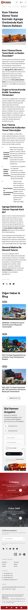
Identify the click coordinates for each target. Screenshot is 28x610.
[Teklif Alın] (11, 607)
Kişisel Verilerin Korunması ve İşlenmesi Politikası (13, 594)
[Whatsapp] (21, 607)
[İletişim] (6, 607)
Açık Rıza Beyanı (5, 598)
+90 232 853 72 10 (7, 573)
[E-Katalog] (16, 607)
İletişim (15, 566)
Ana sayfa (4, 6)
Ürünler (4, 564)
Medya (9, 6)
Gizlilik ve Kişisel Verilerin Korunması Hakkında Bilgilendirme (12, 597)
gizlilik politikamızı (20, 459)
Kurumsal (16, 562)
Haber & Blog (16, 6)
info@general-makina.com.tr (10, 579)
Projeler (4, 566)
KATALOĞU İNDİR (12, 490)
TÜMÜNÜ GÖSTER (13, 398)
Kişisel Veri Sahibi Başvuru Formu (18, 598)
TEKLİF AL (10, 518)
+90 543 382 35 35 (8, 577)
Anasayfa (4, 562)
